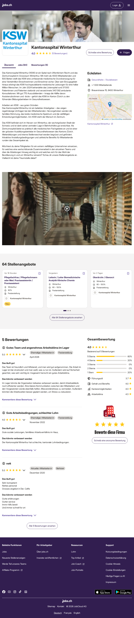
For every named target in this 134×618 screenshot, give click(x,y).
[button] (67, 208)
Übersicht (9, 65)
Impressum (111, 582)
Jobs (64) (22, 65)
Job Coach (76, 564)
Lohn (73, 551)
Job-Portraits (77, 570)
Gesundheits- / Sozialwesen (105, 79)
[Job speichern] (39, 273)
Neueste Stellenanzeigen (13, 558)
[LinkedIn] (25, 591)
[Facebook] (3, 591)
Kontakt (60, 606)
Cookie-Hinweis (113, 564)
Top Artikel (76, 558)
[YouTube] (9, 591)
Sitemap (51, 606)
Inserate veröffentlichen (47, 558)
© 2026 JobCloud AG (76, 606)
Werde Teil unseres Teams (14, 564)
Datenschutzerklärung (116, 558)
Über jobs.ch (42, 551)
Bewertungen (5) (39, 65)
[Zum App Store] (103, 592)
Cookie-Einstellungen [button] (115, 570)
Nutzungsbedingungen (116, 551)
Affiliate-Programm (10, 570)
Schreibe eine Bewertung (100, 52)
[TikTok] (20, 591)
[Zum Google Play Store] (123, 592)
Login (115, 5)
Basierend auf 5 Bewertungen (101, 351)
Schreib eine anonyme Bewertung (109, 440)
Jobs (4, 551)
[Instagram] (14, 591)
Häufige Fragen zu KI (115, 576)
